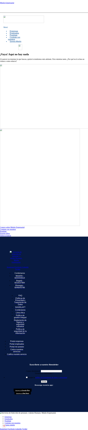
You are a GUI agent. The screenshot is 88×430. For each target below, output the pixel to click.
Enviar (44, 381)
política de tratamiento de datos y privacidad (51, 377)
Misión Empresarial (7, 3)
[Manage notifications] (4, 426)
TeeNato (44, 399)
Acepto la (47, 377)
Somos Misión (15, 41)
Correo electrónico (33, 371)
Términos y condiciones (44, 373)
